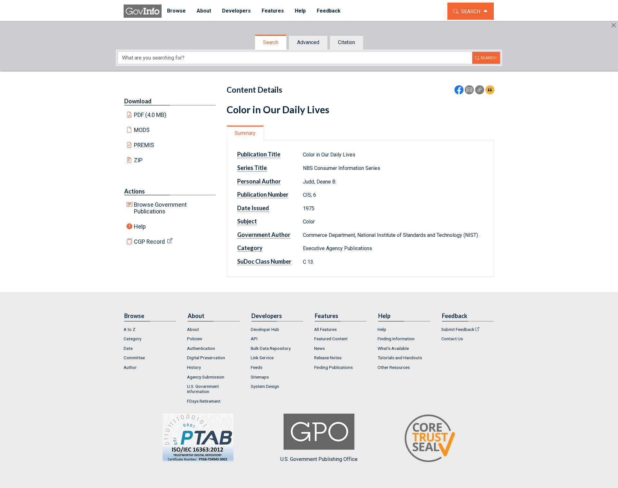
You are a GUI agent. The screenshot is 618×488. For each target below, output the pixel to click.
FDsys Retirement (203, 401)
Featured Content (331, 338)
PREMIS (144, 145)
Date (128, 348)
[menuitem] (176, 11)
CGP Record (149, 241)
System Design (265, 386)
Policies (194, 338)
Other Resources (394, 367)
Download (138, 101)
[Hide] (613, 25)
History (194, 367)
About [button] (204, 11)
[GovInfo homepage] (143, 11)
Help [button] (300, 11)
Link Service (262, 357)
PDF (150, 114)
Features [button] (273, 11)
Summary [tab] (245, 133)
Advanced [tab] (308, 42)
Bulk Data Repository (271, 348)
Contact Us (452, 338)
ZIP (138, 160)
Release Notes (328, 357)
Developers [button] (236, 11)
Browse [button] (176, 11)
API (254, 338)
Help (140, 226)
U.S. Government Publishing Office (319, 459)
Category (132, 338)
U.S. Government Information (203, 389)
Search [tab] (270, 42)
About (193, 329)
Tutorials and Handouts (400, 357)
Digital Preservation (206, 357)
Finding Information (396, 338)
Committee (134, 357)
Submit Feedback (457, 329)
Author (130, 367)
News (319, 348)
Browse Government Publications (160, 208)
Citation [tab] (346, 42)
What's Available (393, 348)
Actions (134, 191)
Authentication (201, 348)
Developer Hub (265, 329)
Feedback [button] (329, 11)
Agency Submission (205, 377)
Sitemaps (260, 377)
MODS (142, 130)
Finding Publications (333, 367)
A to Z (130, 329)
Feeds (256, 367)
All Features (325, 329)
